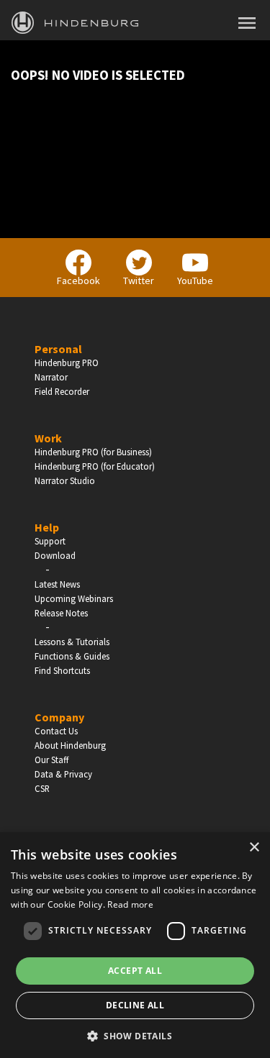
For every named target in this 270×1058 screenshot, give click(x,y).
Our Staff (51, 759)
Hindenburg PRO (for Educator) (95, 466)
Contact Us (56, 731)
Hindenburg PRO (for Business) (93, 451)
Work (48, 438)
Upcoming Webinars (74, 598)
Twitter (138, 280)
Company (59, 717)
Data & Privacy (63, 774)
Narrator (51, 377)
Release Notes (61, 613)
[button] (135, 1035)
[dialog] (135, 945)
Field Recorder (62, 391)
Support (50, 541)
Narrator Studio (65, 480)
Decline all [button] (135, 1005)
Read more (130, 904)
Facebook (78, 280)
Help (47, 527)
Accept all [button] (135, 970)
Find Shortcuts (62, 670)
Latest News (57, 584)
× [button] (253, 847)
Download (55, 555)
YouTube (195, 280)
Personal (58, 349)
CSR (42, 788)
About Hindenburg (70, 745)
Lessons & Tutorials (72, 641)
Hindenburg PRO (67, 362)
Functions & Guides (72, 656)
